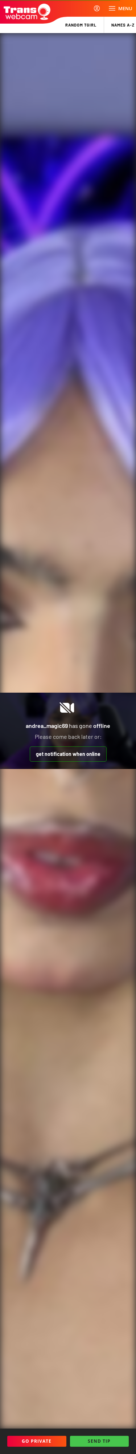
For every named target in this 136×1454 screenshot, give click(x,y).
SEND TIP (99, 1441)
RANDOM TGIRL (80, 25)
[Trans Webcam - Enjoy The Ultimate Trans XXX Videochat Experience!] (27, 12)
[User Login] (97, 8)
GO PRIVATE (36, 1441)
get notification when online (68, 754)
